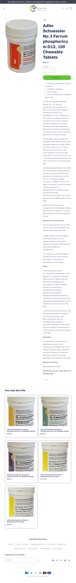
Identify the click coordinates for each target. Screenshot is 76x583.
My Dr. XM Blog (57, 548)
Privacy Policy (50, 544)
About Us (26, 544)
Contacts (18, 544)
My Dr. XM (35, 576)
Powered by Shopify (43, 576)
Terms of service (33, 548)
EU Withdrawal (45, 548)
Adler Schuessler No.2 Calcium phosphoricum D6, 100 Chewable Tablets (21, 430)
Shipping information (37, 544)
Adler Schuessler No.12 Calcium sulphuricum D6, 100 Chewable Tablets (20, 475)
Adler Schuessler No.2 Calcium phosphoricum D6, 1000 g (51, 475)
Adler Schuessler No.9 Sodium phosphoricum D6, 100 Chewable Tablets (55, 430)
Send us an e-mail (20, 548)
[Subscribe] (37, 560)
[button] (4, 8)
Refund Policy (61, 544)
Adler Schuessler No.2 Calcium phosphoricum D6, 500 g (17, 521)
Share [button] (47, 379)
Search (10, 544)
